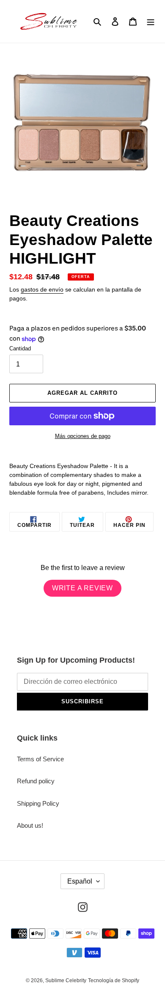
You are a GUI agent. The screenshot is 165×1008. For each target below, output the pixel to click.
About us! (30, 825)
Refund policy (36, 781)
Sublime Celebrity (65, 980)
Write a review (82, 588)
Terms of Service (40, 759)
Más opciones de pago (82, 436)
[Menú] (151, 21)
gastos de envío (42, 289)
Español (79, 881)
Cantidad (20, 348)
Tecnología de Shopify (113, 980)
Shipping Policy (38, 803)
